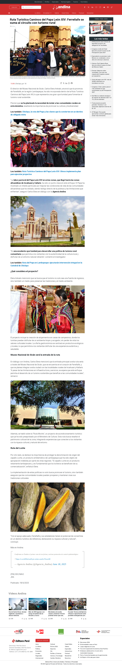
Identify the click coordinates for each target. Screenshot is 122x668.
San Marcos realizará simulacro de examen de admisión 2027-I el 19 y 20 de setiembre (101, 97)
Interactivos (68, 651)
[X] (88, 7)
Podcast (81, 13)
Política (38, 649)
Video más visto (101, 19)
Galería (57, 13)
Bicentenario (38, 2)
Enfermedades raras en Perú (88, 644)
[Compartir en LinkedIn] (26, 618)
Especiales (55, 2)
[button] (9, 607)
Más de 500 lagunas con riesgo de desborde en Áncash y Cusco (36, 613)
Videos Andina (17, 593)
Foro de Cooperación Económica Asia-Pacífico (94, 649)
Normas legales (66, 2)
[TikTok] (112, 7)
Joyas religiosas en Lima (87, 646)
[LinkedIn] (92, 7)
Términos (68, 662)
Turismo (75, 2)
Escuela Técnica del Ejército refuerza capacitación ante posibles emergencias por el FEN (77, 614)
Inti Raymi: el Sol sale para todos (89, 657)
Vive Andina (84, 2)
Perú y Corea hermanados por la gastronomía (93, 655)
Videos (74, 13)
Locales (38, 653)
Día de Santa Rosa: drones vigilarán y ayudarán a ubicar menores (17, 613)
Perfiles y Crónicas (55, 653)
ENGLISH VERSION (42, 640)
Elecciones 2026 (85, 642)
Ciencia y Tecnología (56, 656)
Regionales (39, 656)
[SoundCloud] (104, 7)
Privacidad (75, 662)
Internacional (39, 658)
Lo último (37, 13)
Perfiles (47, 2)
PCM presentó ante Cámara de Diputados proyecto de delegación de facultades (101, 43)
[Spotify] (108, 7)
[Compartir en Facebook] (22, 618)
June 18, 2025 (59, 564)
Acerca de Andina (59, 662)
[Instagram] (100, 7)
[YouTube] (96, 7)
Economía (38, 651)
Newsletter (90, 13)
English (14, 7)
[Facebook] (84, 7)
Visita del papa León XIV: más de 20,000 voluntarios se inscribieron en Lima (101, 81)
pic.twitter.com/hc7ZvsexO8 (41, 559)
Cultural (52, 644)
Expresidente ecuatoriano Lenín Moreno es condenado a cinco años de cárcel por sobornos (101, 58)
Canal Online (65, 13)
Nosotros (68, 658)
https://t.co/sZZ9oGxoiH (24, 559)
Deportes (53, 649)
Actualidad (47, 13)
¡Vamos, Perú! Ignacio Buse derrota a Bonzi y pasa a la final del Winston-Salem (101, 65)
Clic (51, 651)
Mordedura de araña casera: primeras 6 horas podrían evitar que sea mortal (56, 614)
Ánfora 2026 (54, 646)
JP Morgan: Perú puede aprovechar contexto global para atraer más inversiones (101, 113)
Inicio (37, 644)
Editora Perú (49, 662)
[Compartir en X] (24, 618)
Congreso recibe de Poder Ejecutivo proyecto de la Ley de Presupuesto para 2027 (101, 50)
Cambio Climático (55, 658)
